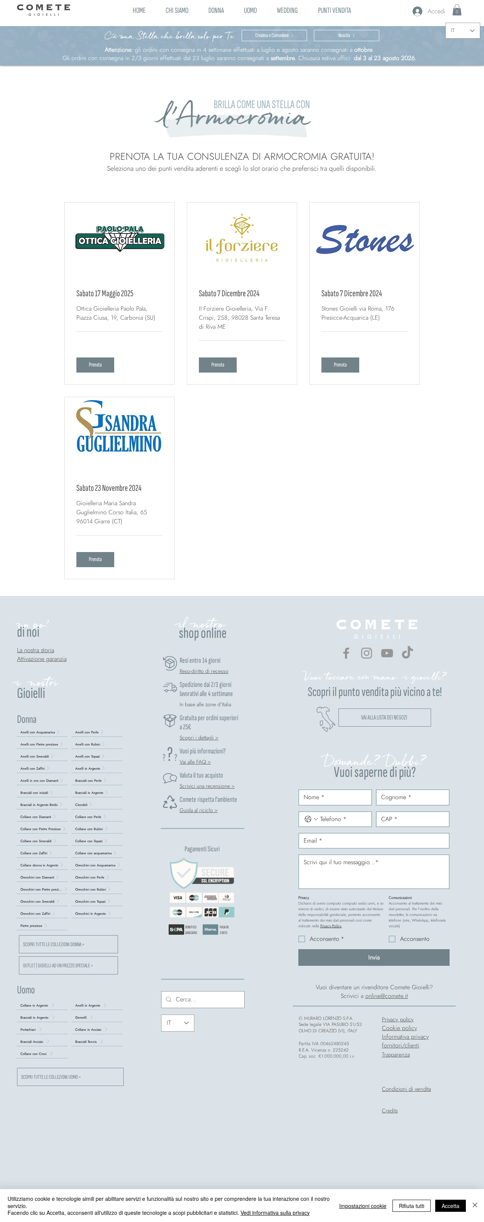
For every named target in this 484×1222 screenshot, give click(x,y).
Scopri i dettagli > (199, 737)
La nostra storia (35, 650)
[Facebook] (346, 653)
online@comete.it (386, 996)
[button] (216, 9)
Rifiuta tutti (411, 1206)
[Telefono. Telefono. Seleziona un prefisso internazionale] (311, 819)
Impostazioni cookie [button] (362, 1206)
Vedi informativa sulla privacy (275, 1212)
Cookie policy (399, 1028)
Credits (390, 1110)
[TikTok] (407, 653)
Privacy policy (398, 1019)
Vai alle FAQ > (195, 762)
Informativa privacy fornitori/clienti (405, 1041)
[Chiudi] (474, 1205)
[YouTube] (387, 653)
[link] (457, 9)
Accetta (450, 1206)
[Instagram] (366, 653)
